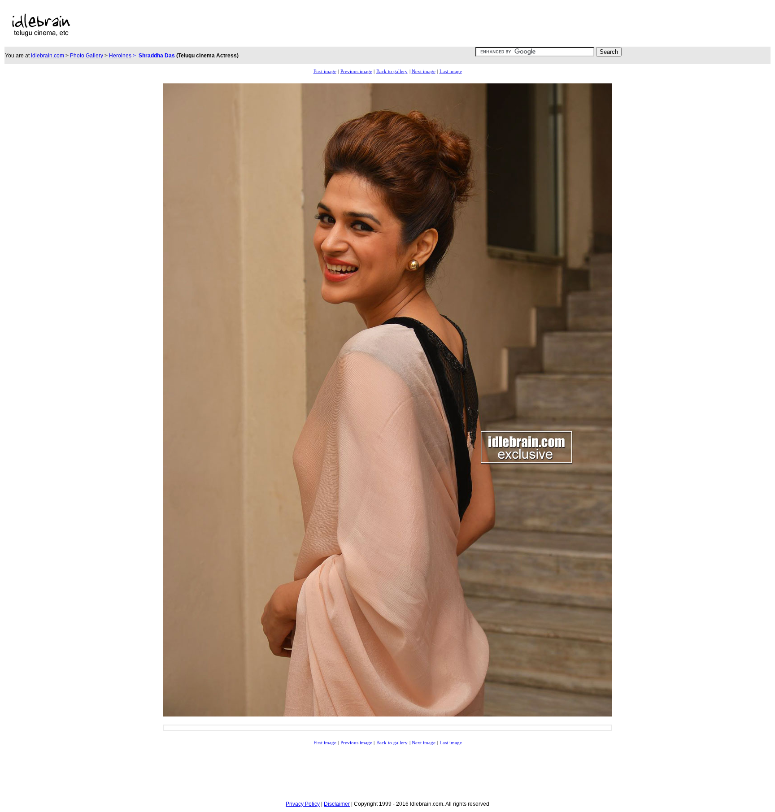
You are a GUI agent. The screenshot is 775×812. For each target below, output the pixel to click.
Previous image (356, 71)
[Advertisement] (308, 25)
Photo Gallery (86, 55)
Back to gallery (392, 71)
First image (324, 71)
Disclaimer (337, 804)
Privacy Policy (303, 804)
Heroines (120, 55)
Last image (451, 71)
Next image (423, 71)
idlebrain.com (47, 55)
